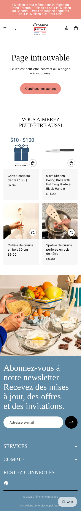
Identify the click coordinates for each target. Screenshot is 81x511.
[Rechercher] (14, 28)
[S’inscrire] (71, 422)
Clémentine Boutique (45, 496)
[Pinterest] (6, 483)
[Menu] (5, 28)
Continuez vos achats (40, 88)
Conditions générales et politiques (40, 505)
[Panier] (76, 28)
